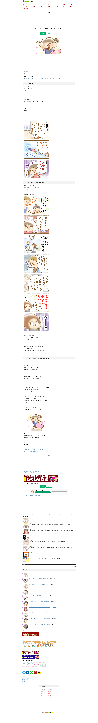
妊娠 (48, 4)
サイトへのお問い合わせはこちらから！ (28, 678)
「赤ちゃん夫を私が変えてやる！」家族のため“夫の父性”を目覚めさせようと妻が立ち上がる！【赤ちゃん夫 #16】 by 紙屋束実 (49, 524)
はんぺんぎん (27, 71)
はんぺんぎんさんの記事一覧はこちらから (31, 472)
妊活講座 (50, 689)
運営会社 (23, 681)
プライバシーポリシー (25, 680)
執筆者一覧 (33, 4)
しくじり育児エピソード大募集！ (29, 473)
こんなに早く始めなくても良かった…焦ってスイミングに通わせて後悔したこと (38, 451)
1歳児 (71, 4)
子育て (56, 4)
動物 (71, 6)
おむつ (41, 699)
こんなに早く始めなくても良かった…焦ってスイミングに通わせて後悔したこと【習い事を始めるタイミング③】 (42, 78)
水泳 (42, 495)
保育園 (31, 495)
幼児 (41, 6)
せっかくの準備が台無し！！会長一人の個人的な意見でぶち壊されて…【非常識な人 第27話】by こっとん (46, 558)
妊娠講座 (42, 691)
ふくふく (54, 578)
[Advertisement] (49, 19)
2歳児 (26, 6)
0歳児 (64, 4)
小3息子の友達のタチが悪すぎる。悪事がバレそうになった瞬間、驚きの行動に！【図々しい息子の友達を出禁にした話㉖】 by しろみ (50, 547)
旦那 (63, 6)
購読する (24, 564)
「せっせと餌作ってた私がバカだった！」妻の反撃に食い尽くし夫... (39, 584)
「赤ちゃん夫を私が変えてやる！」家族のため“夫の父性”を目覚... (39, 612)
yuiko (54, 601)
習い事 (36, 495)
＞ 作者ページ (43, 492)
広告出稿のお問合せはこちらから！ (28, 679)
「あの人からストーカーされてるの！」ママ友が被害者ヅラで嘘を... (39, 618)
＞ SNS (59, 492)
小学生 (48, 6)
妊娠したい (41, 4)
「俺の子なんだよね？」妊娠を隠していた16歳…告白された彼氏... (39, 590)
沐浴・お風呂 (51, 699)
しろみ (54, 584)
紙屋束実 (53, 612)
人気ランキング (26, 4)
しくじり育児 (56, 6)
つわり (50, 693)
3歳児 (34, 6)
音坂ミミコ (54, 595)
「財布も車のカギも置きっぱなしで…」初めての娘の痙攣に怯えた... (39, 624)
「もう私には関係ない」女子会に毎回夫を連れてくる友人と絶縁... (39, 595)
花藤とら (54, 607)
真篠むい (54, 618)
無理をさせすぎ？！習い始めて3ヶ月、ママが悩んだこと (34, 449)
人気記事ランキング (43, 689)
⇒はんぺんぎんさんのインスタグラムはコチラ (31, 471)
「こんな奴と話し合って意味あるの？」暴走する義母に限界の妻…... (39, 601)
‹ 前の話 (42, 33)
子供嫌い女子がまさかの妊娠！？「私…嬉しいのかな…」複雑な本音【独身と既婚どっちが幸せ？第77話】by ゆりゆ (48, 541)
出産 (41, 695)
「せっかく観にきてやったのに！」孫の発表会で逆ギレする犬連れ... (39, 607)
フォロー (25, 483)
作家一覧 (49, 33)
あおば (54, 624)
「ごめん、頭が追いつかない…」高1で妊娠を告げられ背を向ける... (39, 578)
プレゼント (26, 8)
